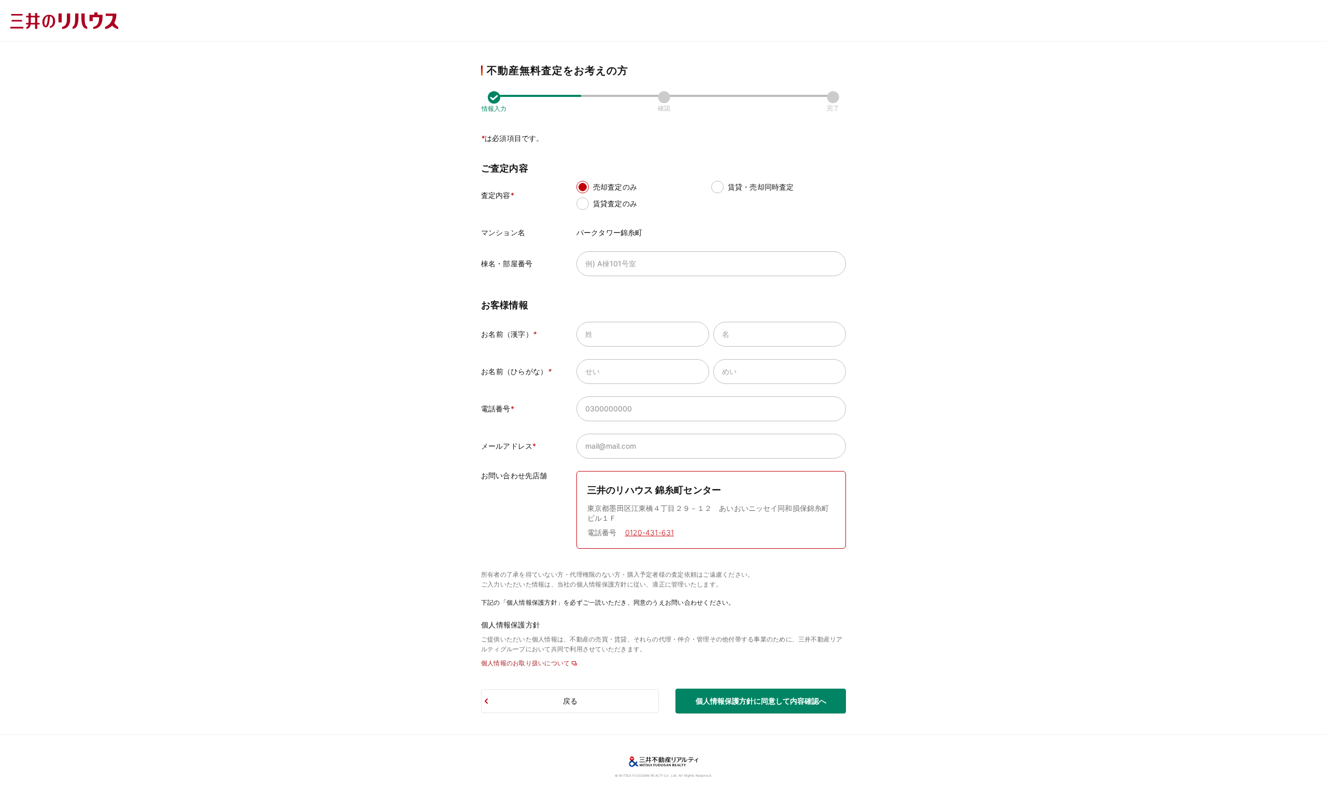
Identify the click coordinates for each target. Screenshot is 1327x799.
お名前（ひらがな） (516, 371)
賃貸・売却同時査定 (761, 186)
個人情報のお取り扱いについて (525, 663)
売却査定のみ (615, 186)
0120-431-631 (649, 532)
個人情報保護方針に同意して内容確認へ (761, 700)
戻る (570, 700)
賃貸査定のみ (615, 203)
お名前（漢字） (509, 334)
